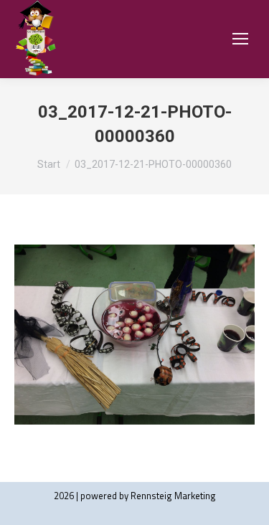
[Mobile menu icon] (240, 38)
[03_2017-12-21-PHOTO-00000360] (134, 335)
